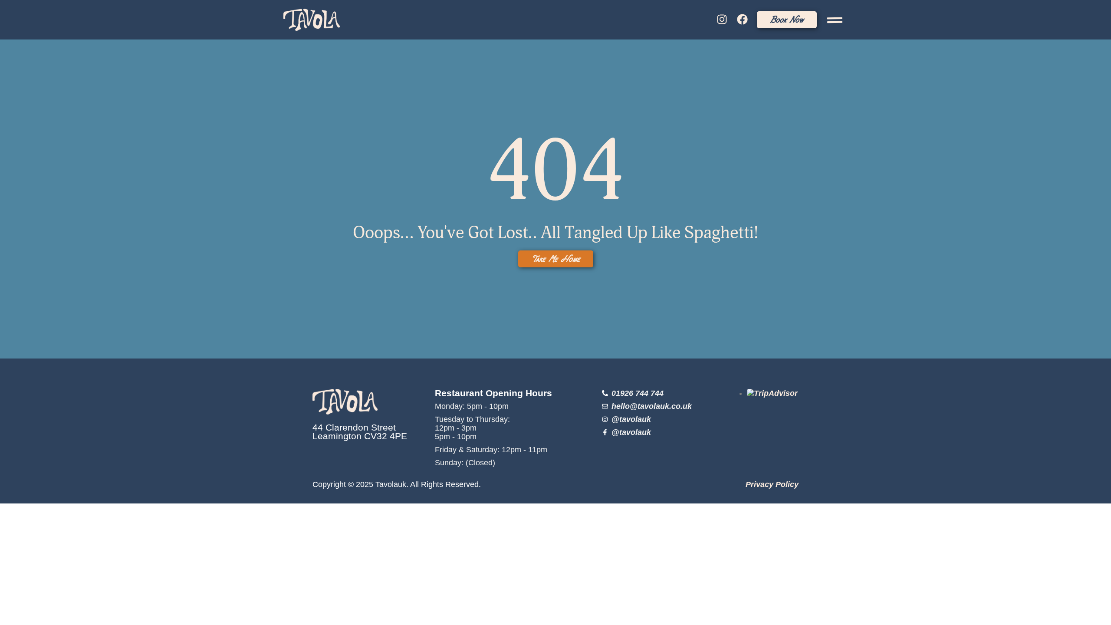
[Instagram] (722, 19)
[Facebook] (742, 19)
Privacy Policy (772, 484)
